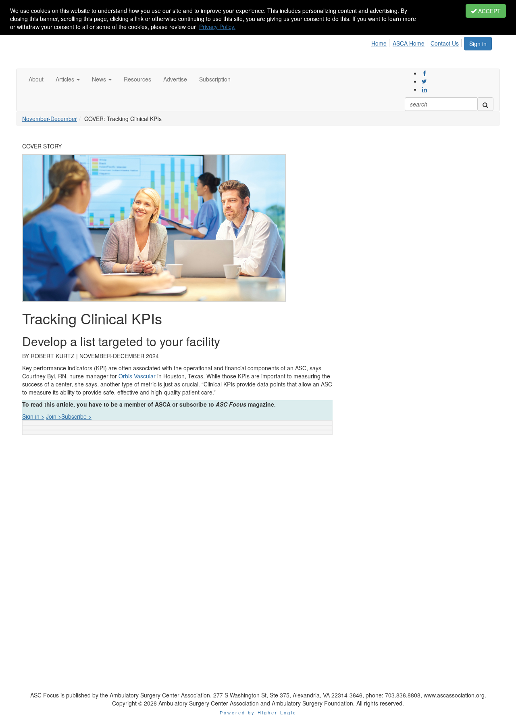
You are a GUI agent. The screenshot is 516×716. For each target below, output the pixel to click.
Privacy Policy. (217, 27)
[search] (485, 104)
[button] (68, 79)
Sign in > (33, 416)
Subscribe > (76, 416)
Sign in (478, 44)
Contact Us (445, 43)
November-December (49, 119)
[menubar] (417, 42)
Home (379, 43)
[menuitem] (381, 42)
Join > (53, 416)
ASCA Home (408, 43)
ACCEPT (488, 11)
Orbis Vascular (137, 376)
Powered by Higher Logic (258, 712)
